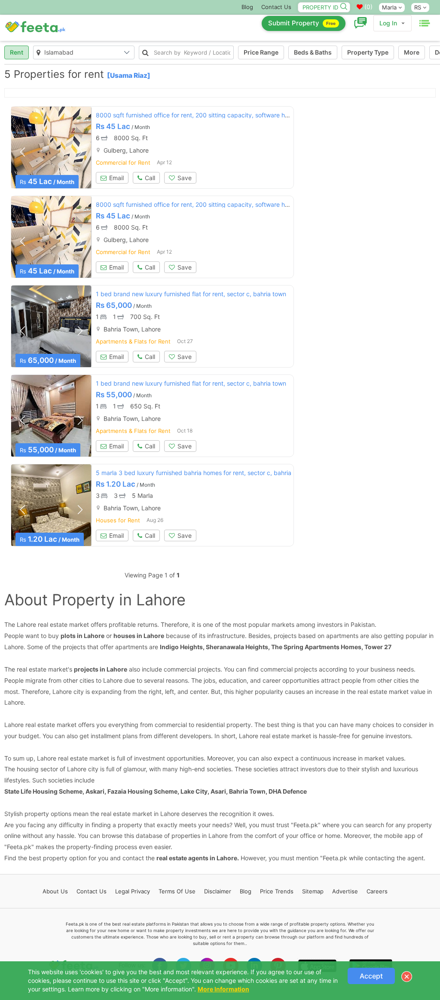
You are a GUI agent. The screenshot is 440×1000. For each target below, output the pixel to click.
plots (68, 635)
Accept (371, 976)
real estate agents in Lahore (196, 858)
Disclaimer (217, 891)
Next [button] (80, 151)
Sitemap (313, 891)
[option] (51, 147)
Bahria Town (247, 791)
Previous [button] (22, 151)
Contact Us (276, 6)
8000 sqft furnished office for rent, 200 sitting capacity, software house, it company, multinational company (248, 115)
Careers (377, 891)
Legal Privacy (132, 891)
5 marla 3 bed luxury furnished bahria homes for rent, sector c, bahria (193, 472)
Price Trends (276, 891)
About (55, 891)
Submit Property (302, 23)
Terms (177, 891)
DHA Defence (288, 791)
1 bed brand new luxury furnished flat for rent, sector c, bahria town (191, 294)
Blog (247, 6)
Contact (91, 891)
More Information (223, 989)
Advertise (345, 891)
